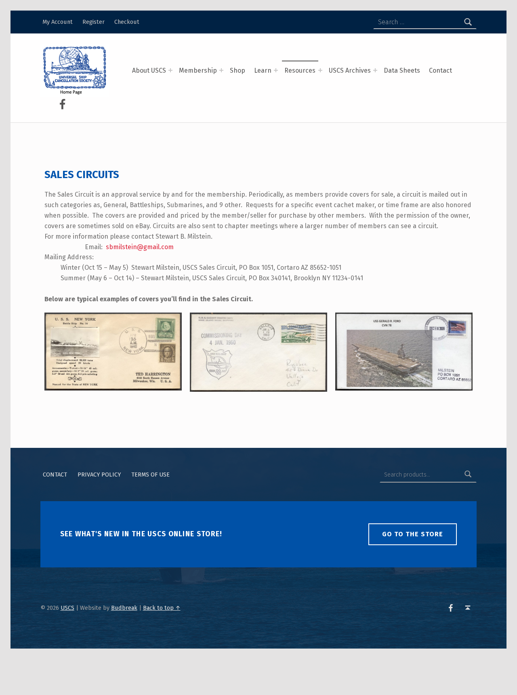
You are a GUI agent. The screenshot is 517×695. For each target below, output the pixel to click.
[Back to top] (468, 607)
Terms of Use (150, 474)
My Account (57, 21)
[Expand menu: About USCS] (170, 70)
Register (93, 21)
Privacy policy (99, 474)
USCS (67, 607)
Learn (262, 70)
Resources (299, 70)
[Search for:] (425, 22)
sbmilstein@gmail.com (140, 247)
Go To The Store (412, 534)
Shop (237, 70)
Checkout (126, 21)
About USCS (149, 70)
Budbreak (124, 607)
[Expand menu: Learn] (276, 70)
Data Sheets (402, 70)
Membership (198, 70)
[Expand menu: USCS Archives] (375, 70)
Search (468, 474)
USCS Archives (350, 70)
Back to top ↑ (162, 607)
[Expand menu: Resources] (320, 70)
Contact (440, 70)
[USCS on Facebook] (62, 104)
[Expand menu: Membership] (221, 70)
